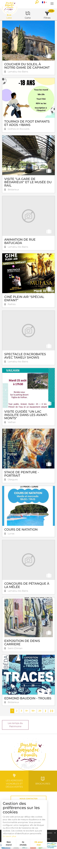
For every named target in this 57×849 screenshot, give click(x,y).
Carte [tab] (28, 17)
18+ (33, 710)
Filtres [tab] (47, 17)
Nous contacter (28, 799)
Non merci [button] (9, 843)
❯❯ (51, 710)
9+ (26, 710)
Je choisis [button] (23, 843)
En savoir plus (9, 836)
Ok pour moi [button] (38, 843)
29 (39, 710)
